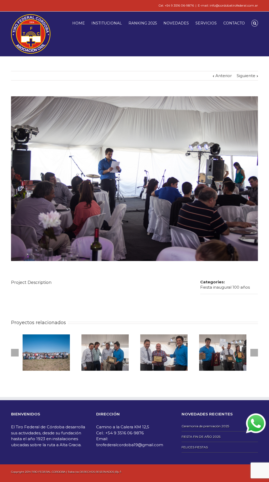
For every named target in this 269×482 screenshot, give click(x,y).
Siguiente (246, 75)
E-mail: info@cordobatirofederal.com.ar (228, 5)
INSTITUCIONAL (106, 23)
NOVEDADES (176, 23)
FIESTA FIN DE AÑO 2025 (201, 437)
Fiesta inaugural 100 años (225, 287)
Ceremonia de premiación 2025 (205, 426)
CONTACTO (234, 23)
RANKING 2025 (142, 23)
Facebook (12, 5)
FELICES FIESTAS (195, 447)
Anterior (223, 75)
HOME (78, 23)
